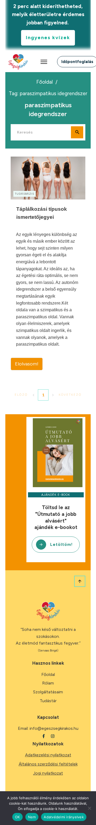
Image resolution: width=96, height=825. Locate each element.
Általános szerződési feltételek (48, 764)
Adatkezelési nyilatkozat (48, 754)
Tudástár (48, 700)
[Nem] (89, 808)
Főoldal (48, 674)
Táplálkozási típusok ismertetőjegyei (48, 264)
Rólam (48, 683)
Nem (32, 817)
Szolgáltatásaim (48, 691)
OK (17, 817)
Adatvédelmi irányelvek (64, 817)
